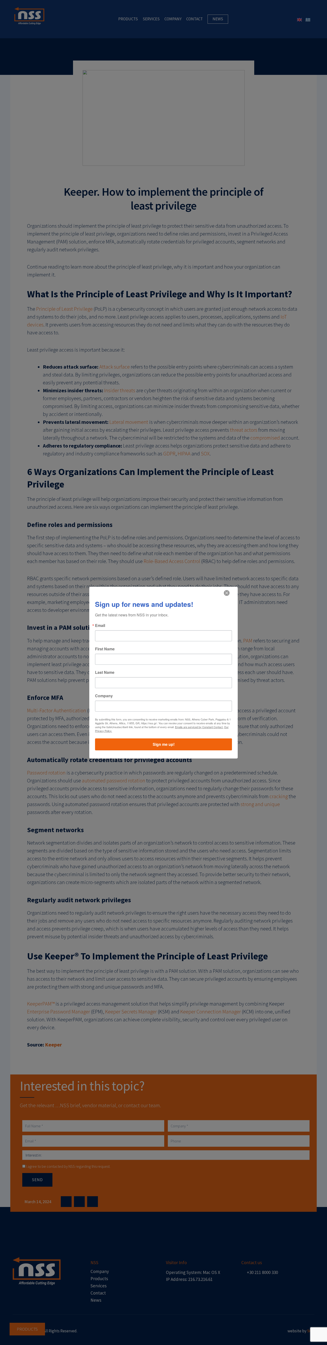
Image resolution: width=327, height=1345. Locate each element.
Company (104, 696)
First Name (105, 649)
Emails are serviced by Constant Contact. (199, 727)
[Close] (226, 593)
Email (100, 625)
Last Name (104, 672)
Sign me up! (164, 744)
